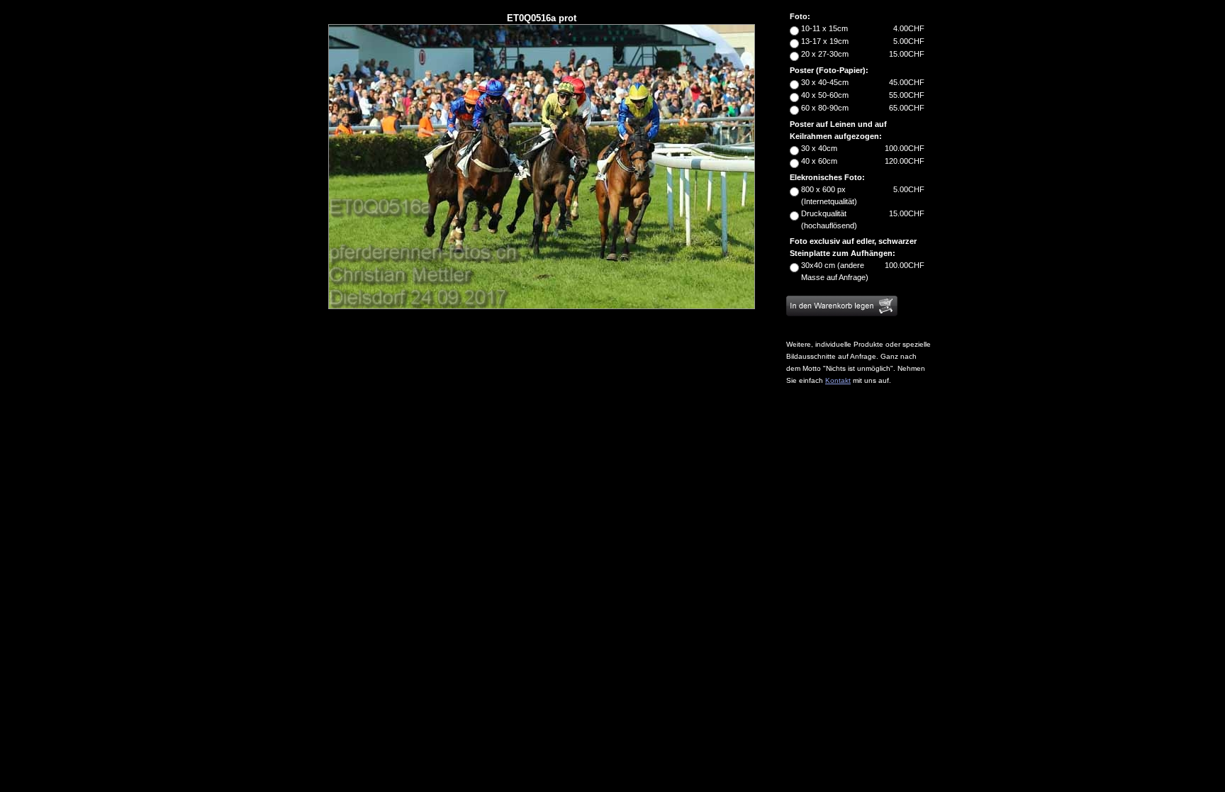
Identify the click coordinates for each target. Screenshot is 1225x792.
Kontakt (838, 380)
